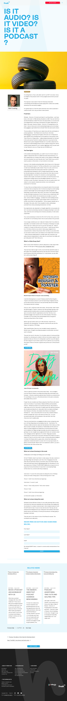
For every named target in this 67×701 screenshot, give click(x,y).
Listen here (28, 347)
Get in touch (52, 2)
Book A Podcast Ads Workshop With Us (16, 592)
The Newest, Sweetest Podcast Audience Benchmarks (31, 594)
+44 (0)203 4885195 (21, 695)
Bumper (29, 134)
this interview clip (43, 463)
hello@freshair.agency (8, 695)
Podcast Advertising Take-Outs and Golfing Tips (50, 593)
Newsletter (27, 91)
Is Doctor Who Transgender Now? (46, 246)
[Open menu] (62, 2)
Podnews (38, 197)
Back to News (33, 646)
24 (23, 627)
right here (47, 145)
